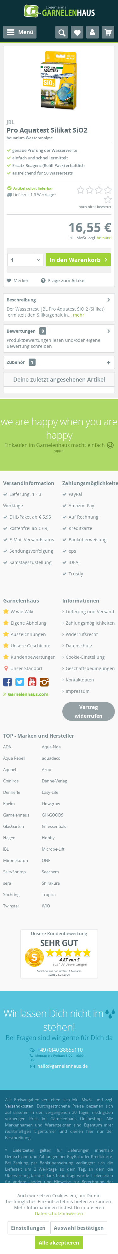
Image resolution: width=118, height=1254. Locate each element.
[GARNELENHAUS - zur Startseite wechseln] (59, 11)
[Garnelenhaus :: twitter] (20, 683)
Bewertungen (21, 331)
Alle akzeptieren (59, 1242)
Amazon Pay (81, 505)
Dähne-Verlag (54, 781)
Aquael (9, 769)
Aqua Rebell (14, 758)
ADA (7, 747)
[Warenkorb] (108, 32)
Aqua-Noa (51, 747)
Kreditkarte (80, 528)
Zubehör (20, 362)
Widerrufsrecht (82, 634)
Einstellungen (28, 1227)
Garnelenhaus (16, 815)
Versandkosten (19, 1106)
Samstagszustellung (30, 562)
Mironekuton (15, 860)
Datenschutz (79, 646)
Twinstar (11, 906)
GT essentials (54, 826)
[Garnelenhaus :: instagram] (44, 683)
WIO (46, 906)
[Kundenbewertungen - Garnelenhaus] (59, 957)
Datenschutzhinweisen (59, 1213)
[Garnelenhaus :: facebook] (8, 683)
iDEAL (75, 562)
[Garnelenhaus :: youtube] (33, 683)
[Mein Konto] (92, 32)
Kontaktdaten (80, 680)
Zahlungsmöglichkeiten (90, 623)
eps (72, 551)
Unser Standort (26, 668)
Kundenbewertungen (33, 657)
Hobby (48, 838)
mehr (78, 315)
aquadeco (51, 758)
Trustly (76, 574)
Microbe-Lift (53, 849)
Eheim (9, 803)
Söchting (11, 894)
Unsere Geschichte (30, 646)
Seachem (50, 872)
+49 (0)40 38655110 (60, 1049)
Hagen (9, 838)
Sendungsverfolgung (31, 551)
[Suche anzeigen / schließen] (61, 32)
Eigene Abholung (29, 623)
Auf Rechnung (83, 517)
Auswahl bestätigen (79, 1227)
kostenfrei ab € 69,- (29, 528)
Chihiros (11, 781)
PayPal (75, 494)
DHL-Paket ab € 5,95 (30, 517)
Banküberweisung (88, 540)
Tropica (49, 894)
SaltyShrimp (14, 872)
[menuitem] (20, 32)
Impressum (78, 691)
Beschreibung (21, 300)
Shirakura (51, 883)
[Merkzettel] (77, 32)
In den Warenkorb (74, 260)
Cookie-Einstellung (85, 657)
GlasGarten (13, 826)
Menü (25, 32)
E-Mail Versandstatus (31, 540)
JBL (6, 849)
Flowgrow (51, 803)
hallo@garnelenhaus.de (62, 1066)
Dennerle (11, 792)
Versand (104, 238)
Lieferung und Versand (90, 612)
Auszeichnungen (28, 634)
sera (7, 883)
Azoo (46, 769)
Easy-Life (50, 792)
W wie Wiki (22, 612)
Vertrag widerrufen (89, 711)
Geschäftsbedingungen (90, 668)
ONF (46, 860)
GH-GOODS (52, 815)
